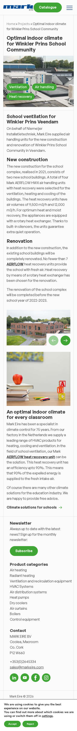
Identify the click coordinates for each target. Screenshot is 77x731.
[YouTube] (25, 677)
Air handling (44, 87)
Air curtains (18, 608)
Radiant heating (22, 575)
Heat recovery (20, 96)
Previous (53, 340)
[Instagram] (46, 677)
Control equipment (25, 619)
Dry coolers (18, 603)
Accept (12, 724)
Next (65, 340)
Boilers (15, 614)
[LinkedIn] (14, 677)
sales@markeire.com (27, 667)
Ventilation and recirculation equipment (41, 581)
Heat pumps (19, 597)
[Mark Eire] (18, 7)
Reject (30, 724)
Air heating (18, 570)
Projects (24, 24)
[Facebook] (35, 677)
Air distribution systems (28, 592)
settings (47, 716)
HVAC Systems (21, 586)
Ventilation (18, 87)
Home (11, 24)
